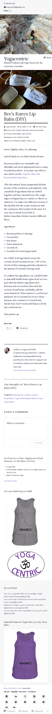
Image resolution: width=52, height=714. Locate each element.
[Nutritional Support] (34, 702)
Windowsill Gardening (12, 597)
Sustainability (16, 134)
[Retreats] (43, 702)
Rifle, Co (8, 11)
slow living (42, 127)
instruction (33, 130)
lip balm (40, 130)
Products (32, 692)
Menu (49, 57)
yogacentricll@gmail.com (15, 7)
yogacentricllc (11, 127)
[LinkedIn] (16, 696)
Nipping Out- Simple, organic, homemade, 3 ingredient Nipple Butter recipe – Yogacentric (24, 398)
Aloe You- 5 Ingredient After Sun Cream (18, 594)
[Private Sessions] (6, 702)
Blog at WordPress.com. (13, 688)
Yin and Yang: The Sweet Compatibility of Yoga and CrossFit (25, 611)
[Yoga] (43, 696)
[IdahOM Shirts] (25, 702)
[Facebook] (6, 696)
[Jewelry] (6, 707)
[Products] (34, 696)
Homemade (25, 130)
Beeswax (9, 130)
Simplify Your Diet (18, 692)
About (6, 692)
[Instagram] (25, 696)
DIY (37, 127)
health (18, 130)
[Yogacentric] (26, 34)
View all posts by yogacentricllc (24, 370)
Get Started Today (10, 481)
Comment (39, 443)
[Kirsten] (16, 702)
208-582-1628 (10, 4)
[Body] (14, 707)
